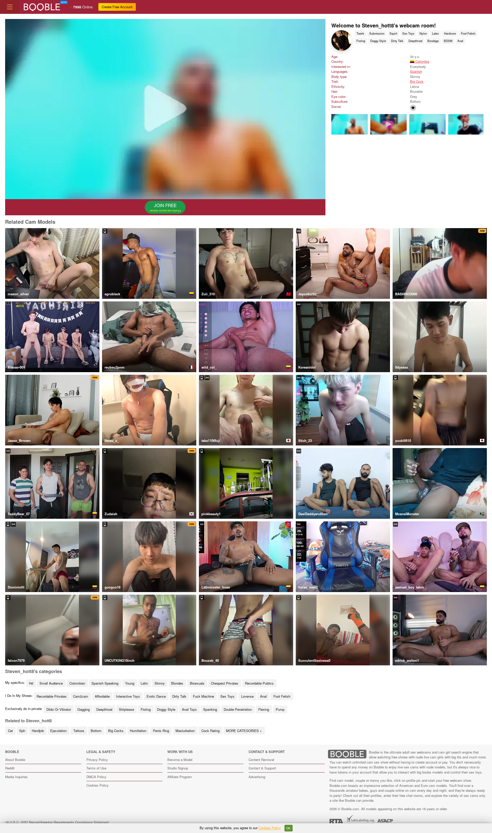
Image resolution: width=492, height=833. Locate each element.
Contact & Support (262, 768)
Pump (280, 709)
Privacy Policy (97, 759)
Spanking (210, 709)
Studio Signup (177, 768)
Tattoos (78, 730)
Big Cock (417, 81)
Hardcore (450, 33)
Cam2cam (80, 696)
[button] (480, 124)
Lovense (247, 696)
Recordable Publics (259, 683)
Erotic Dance (156, 696)
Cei (10, 730)
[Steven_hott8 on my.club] (413, 108)
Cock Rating (210, 730)
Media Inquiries (16, 776)
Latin (144, 683)
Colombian (77, 683)
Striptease (126, 709)
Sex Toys (408, 33)
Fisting (360, 41)
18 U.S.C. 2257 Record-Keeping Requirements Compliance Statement (57, 822)
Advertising (257, 776)
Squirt (393, 33)
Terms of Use (96, 768)
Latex (435, 33)
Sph (22, 730)
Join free (164, 207)
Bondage (433, 41)
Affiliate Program (179, 776)
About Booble (15, 759)
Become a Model (179, 759)
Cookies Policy (97, 785)
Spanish (416, 71)
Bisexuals (197, 683)
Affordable (102, 696)
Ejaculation (58, 730)
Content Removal (261, 759)
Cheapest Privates (224, 683)
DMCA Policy (96, 776)
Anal (460, 41)
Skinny (160, 683)
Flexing (263, 709)
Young (129, 683)
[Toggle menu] (9, 7)
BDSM (448, 41)
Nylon (423, 33)
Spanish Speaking (104, 683)
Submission (376, 33)
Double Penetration (238, 709)
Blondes (177, 683)
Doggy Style (378, 41)
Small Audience (51, 683)
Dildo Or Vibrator (58, 709)
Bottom (96, 730)
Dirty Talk (397, 41)
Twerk (360, 33)
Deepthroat (415, 41)
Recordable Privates (52, 696)
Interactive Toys (128, 696)
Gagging (83, 709)
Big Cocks (116, 730)
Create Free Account (117, 6)
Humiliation (138, 730)
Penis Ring (161, 730)
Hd (31, 683)
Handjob (38, 730)
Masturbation (185, 730)
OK (288, 828)
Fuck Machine (203, 696)
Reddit (10, 768)
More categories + (244, 730)
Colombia (421, 61)
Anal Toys (189, 709)
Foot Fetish (468, 33)
